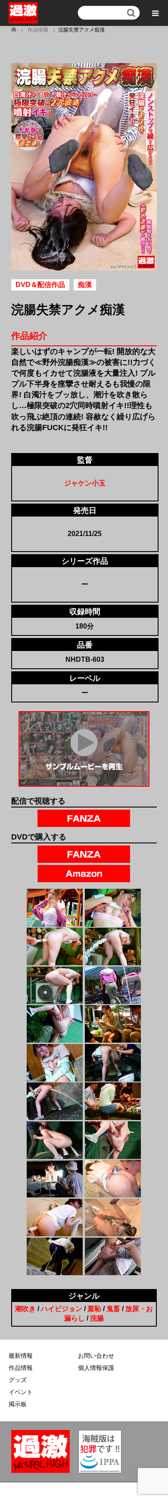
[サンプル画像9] (55, 1063)
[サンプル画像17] (55, 1217)
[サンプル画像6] (113, 985)
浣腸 (97, 1318)
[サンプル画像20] (113, 1256)
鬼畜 (113, 1308)
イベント (21, 1391)
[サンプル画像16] (113, 1178)
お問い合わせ (96, 1355)
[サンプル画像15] (55, 1178)
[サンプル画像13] (55, 1140)
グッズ (18, 1379)
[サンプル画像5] (55, 985)
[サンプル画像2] (113, 907)
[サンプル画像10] (113, 1063)
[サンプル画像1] (55, 907)
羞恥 (94, 1308)
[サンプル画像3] (55, 946)
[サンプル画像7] (55, 1024)
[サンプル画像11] (55, 1101)
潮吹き (25, 1308)
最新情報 (21, 1355)
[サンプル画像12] (113, 1101)
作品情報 (21, 1367)
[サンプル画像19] (55, 1256)
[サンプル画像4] (113, 946)
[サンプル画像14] (113, 1140)
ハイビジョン (61, 1308)
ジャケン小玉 (85, 483)
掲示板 (18, 1404)
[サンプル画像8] (113, 1024)
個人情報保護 (96, 1367)
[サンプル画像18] (113, 1217)
